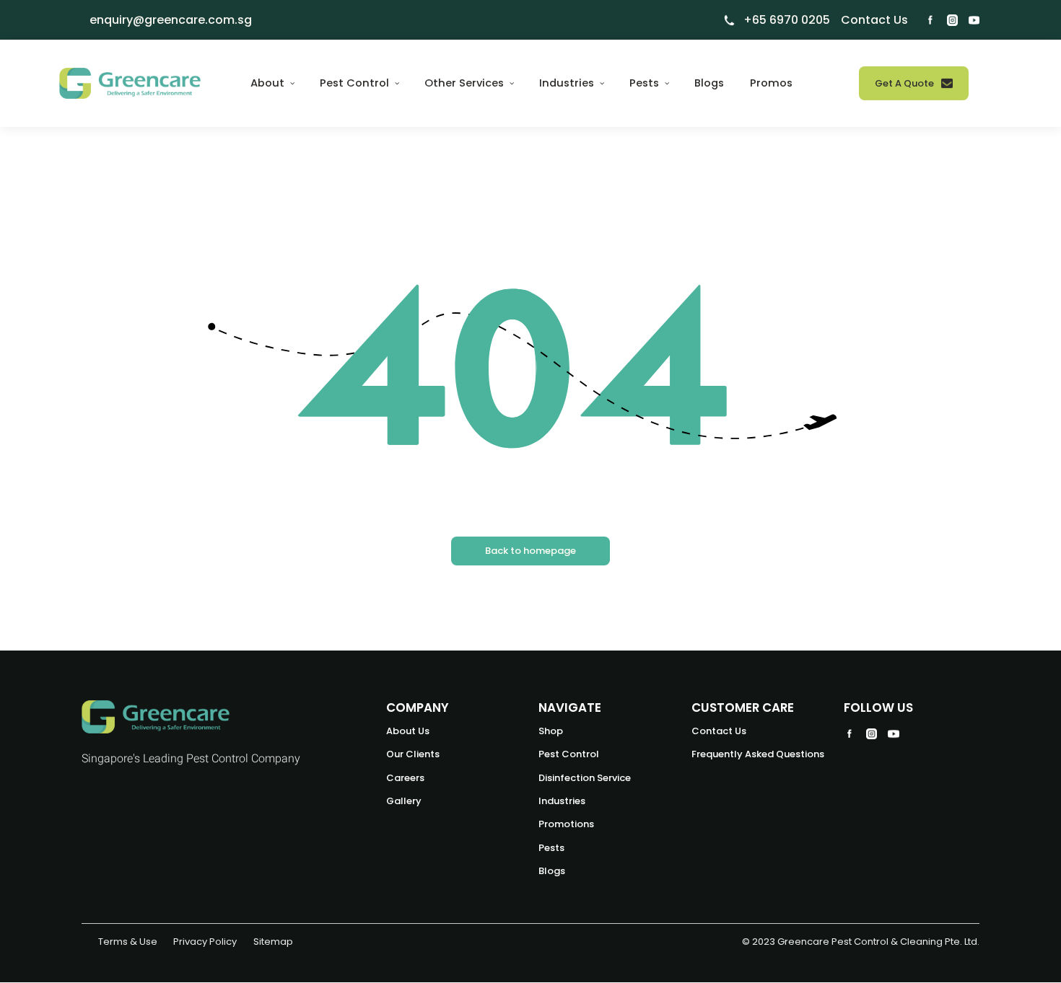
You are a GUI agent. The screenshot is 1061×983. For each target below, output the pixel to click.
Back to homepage (530, 550)
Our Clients (413, 754)
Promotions (566, 824)
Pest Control (568, 754)
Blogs (709, 83)
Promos (771, 83)
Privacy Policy (205, 941)
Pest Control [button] (356, 83)
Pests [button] (645, 83)
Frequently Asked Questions (757, 754)
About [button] (268, 83)
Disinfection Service (584, 778)
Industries (561, 801)
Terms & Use (127, 941)
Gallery (404, 801)
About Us (407, 731)
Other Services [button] (465, 83)
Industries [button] (568, 83)
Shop (550, 731)
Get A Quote (904, 83)
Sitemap (273, 941)
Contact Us (718, 731)
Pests (551, 848)
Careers (405, 778)
